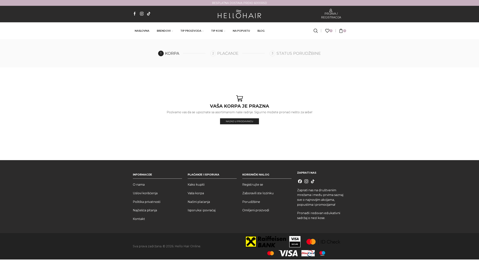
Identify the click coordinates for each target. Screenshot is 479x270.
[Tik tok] (149, 14)
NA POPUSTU (241, 30)
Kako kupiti (196, 184)
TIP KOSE (217, 30)
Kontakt (139, 219)
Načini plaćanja (199, 202)
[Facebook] (135, 14)
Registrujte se (252, 184)
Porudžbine (251, 202)
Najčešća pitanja (145, 210)
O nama (139, 184)
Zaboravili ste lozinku (258, 193)
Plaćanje (228, 53)
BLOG (261, 30)
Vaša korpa (196, 193)
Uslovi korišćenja (145, 193)
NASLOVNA (142, 30)
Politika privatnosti (146, 202)
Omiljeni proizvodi (255, 210)
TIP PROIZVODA (190, 30)
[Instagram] (142, 14)
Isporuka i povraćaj (202, 210)
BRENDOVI (164, 30)
